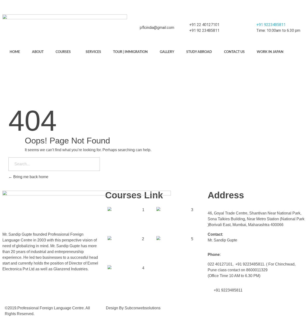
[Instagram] (291, 6)
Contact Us (234, 52)
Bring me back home (30, 177)
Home (15, 52)
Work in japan (270, 52)
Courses (63, 52)
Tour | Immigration (130, 52)
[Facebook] (281, 6)
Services (93, 52)
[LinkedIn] (300, 6)
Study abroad (199, 52)
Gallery (167, 52)
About (38, 52)
